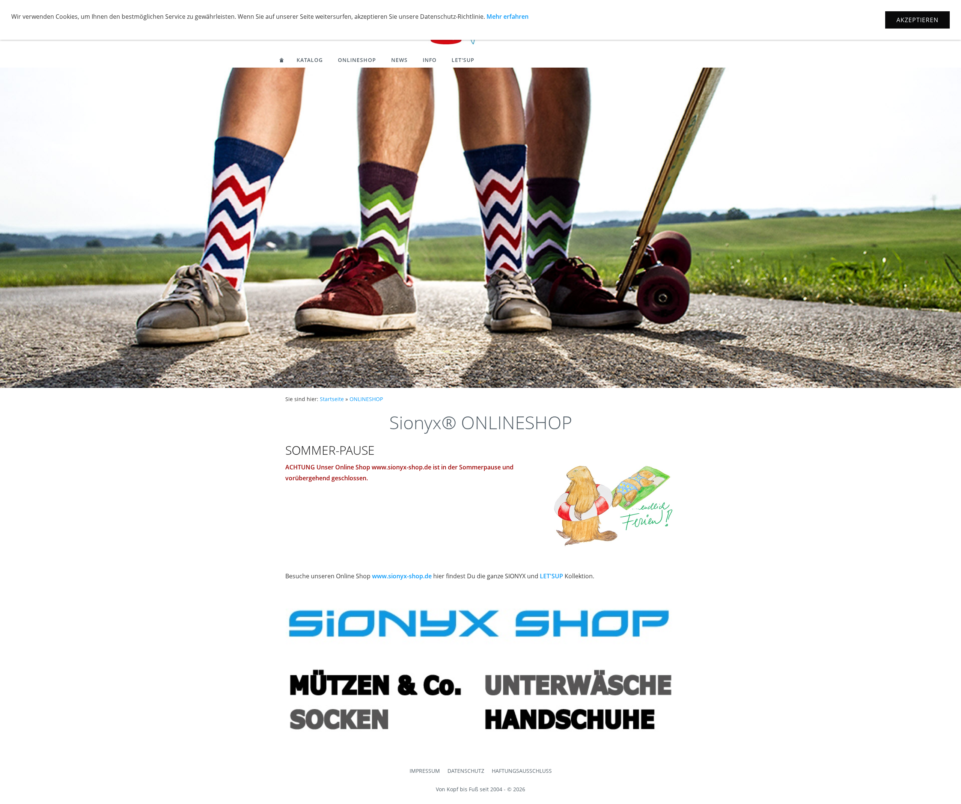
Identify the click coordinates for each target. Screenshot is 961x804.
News (399, 59)
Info (430, 59)
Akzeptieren (917, 20)
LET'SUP (463, 59)
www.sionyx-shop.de (402, 576)
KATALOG (310, 59)
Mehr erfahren (508, 16)
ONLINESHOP (357, 59)
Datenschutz (465, 770)
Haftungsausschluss (522, 770)
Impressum (425, 770)
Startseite (332, 399)
